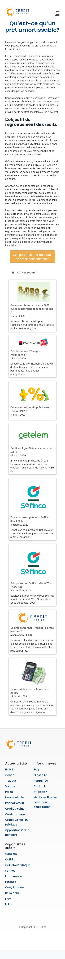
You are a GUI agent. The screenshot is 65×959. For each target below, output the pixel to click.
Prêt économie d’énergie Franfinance (25, 352)
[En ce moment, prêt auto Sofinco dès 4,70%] (32, 496)
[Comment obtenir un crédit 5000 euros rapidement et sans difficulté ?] (32, 291)
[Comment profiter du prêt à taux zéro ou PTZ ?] (32, 392)
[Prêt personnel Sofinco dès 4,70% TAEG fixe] (32, 562)
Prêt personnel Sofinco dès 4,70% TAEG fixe (30, 585)
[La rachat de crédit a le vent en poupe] (32, 672)
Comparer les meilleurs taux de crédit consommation (33, 256)
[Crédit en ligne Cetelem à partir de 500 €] (32, 434)
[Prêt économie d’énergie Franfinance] (32, 341)
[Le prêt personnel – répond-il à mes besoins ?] (32, 617)
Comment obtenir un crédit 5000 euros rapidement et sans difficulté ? (31, 308)
